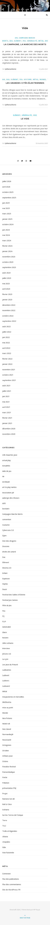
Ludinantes (6, 670)
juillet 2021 (6, 391)
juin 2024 (6, 230)
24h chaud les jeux (9, 455)
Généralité (32, 41)
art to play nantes (9, 487)
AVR (4, 503)
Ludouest (6, 686)
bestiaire (5, 508)
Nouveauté (6, 740)
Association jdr (8, 492)
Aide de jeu (6, 471)
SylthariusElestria (10, 69)
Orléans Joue (7, 756)
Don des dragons (9, 541)
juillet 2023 (6, 278)
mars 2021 (6, 412)
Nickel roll (6, 723)
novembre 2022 (8, 310)
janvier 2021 (7, 423)
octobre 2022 (7, 316)
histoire (28, 79)
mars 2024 (6, 240)
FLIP (4, 621)
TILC (4, 826)
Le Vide (25, 119)
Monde (43, 79)
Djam (4, 535)
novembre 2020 (8, 434)
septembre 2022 (9, 321)
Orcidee (5, 750)
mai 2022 (6, 342)
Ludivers (5, 680)
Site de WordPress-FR (11, 889)
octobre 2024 (7, 224)
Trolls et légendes (9, 831)
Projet (4, 793)
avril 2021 (6, 407)
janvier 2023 (7, 299)
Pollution (5, 783)
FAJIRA (5, 584)
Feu (24, 41)
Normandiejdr (7, 734)
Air (16, 38)
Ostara (5, 761)
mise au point (7, 707)
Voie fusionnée (8, 852)
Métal (41, 41)
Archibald (6, 482)
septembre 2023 (9, 267)
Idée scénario (7, 643)
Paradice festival (9, 766)
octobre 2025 (7, 192)
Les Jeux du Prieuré (10, 664)
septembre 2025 (9, 197)
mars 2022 (6, 353)
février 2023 (7, 294)
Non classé (6, 729)
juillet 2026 (6, 181)
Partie (4, 777)
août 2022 (6, 326)
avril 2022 (6, 348)
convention (6, 519)
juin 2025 (6, 203)
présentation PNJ (9, 788)
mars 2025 (6, 213)
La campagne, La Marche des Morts (25, 44)
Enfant (4, 573)
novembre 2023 (8, 256)
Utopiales (6, 842)
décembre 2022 (8, 305)
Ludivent (5, 675)
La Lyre (5, 659)
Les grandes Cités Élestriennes (25, 83)
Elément (18, 41)
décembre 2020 (8, 428)
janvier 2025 (7, 219)
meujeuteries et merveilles (13, 697)
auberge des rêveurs (10, 498)
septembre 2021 (9, 380)
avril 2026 (6, 187)
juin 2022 (6, 337)
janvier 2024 (7, 251)
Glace (4, 632)
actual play (6, 460)
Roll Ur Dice (7, 804)
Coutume (6, 525)
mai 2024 (6, 235)
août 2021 (6, 385)
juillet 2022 (6, 332)
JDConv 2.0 (6, 654)
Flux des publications (10, 879)
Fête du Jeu (6, 605)
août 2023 (6, 273)
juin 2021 (6, 396)
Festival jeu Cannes (10, 600)
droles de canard (9, 551)
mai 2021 (6, 402)
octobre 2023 (7, 262)
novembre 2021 (8, 369)
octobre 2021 (7, 375)
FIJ (3, 616)
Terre (4, 820)
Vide (35, 115)
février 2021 (7, 418)
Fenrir (4, 589)
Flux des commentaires (11, 884)
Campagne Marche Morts (12, 514)
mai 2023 (6, 283)
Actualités (6, 465)
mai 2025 (6, 208)
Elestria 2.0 (6, 568)
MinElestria (6, 702)
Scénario (5, 809)
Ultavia (5, 836)
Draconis (5, 546)
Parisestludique (8, 772)
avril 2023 (6, 289)
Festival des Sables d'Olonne (13, 594)
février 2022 (7, 359)
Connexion (6, 873)
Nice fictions (7, 718)
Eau (11, 41)
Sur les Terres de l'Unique (12, 815)
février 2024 (7, 246)
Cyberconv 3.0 (8, 530)
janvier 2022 (7, 364)
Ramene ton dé (8, 799)
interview (6, 648)
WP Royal (36, 910)
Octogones (6, 745)
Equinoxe (6, 578)
